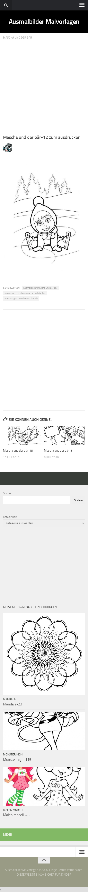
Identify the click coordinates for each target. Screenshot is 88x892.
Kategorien (10, 517)
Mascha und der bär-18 (18, 450)
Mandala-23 (12, 704)
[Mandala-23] (44, 654)
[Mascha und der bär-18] (23, 435)
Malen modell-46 (16, 815)
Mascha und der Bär (17, 37)
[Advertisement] (44, 87)
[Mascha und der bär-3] (64, 435)
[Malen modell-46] (44, 786)
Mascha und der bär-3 (58, 450)
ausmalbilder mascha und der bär (40, 287)
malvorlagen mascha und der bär (21, 298)
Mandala (9, 699)
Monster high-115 (17, 759)
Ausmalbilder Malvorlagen (44, 21)
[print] (7, 151)
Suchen (7, 493)
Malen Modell (13, 810)
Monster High (13, 754)
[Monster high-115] (44, 731)
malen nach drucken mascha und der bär (25, 293)
